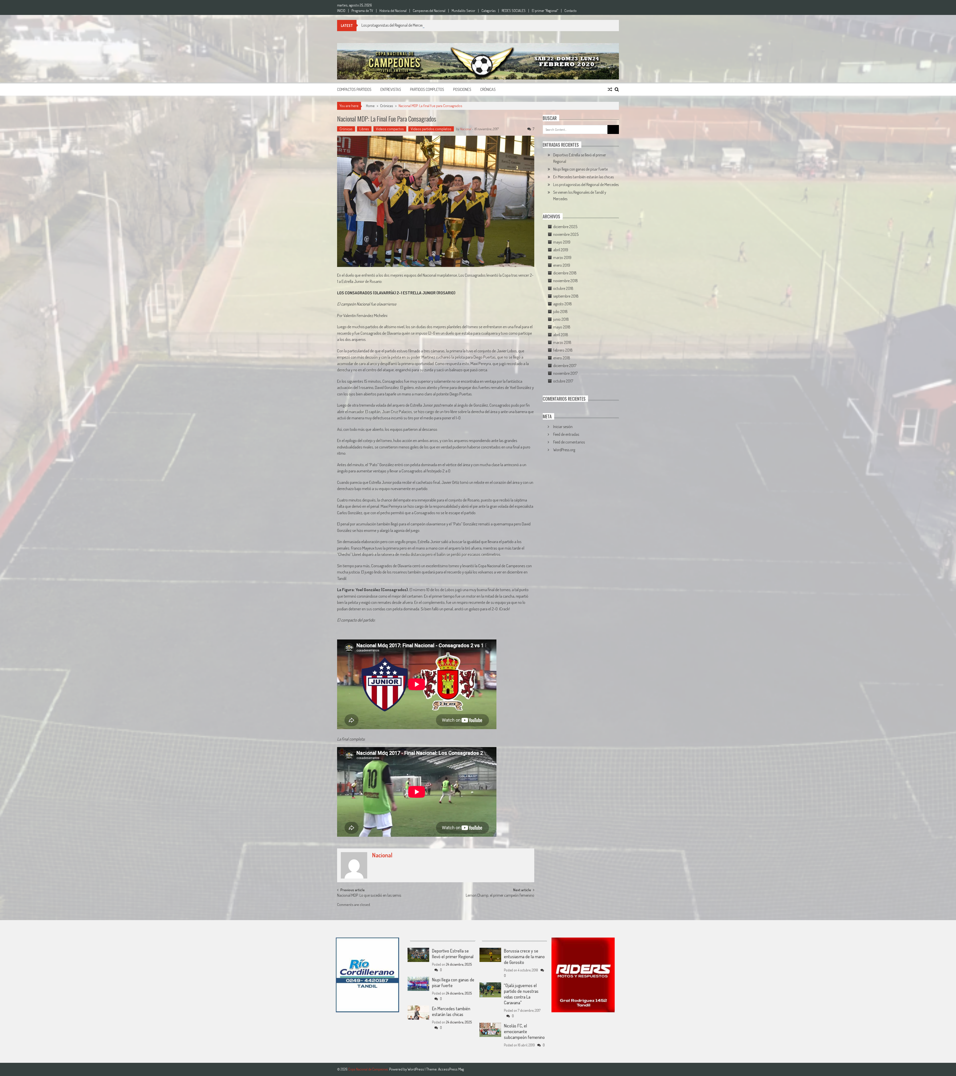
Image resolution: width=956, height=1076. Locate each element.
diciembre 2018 (565, 272)
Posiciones (462, 89)
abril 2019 (560, 249)
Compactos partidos (354, 89)
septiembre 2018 (566, 296)
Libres (364, 129)
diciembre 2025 (565, 226)
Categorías (488, 10)
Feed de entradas (566, 434)
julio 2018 (560, 311)
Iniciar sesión (563, 426)
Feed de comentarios (569, 442)
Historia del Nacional (393, 10)
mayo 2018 (561, 326)
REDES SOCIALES (514, 10)
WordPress (416, 1069)
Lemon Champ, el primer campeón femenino (500, 896)
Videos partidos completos (431, 129)
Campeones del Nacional (429, 10)
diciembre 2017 (564, 365)
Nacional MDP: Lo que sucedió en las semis (369, 896)
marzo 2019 (562, 257)
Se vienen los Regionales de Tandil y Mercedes (395, 25)
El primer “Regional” (545, 10)
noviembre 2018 (565, 280)
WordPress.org (564, 449)
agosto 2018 (562, 303)
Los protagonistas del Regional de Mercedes (586, 184)
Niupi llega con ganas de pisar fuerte (580, 169)
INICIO (341, 10)
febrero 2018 (563, 350)
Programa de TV (362, 10)
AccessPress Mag (451, 1069)
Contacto (570, 10)
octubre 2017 (563, 381)
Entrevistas (390, 89)
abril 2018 (560, 334)
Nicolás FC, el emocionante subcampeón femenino (524, 1031)
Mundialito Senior (463, 10)
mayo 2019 (561, 242)
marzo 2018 (562, 342)
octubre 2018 (563, 288)
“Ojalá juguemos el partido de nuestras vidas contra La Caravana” (521, 994)
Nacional (465, 129)
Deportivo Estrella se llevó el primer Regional (453, 953)
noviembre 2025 (566, 234)
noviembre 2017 (565, 373)
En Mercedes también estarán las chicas (583, 176)
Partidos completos (427, 89)
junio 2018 (561, 319)
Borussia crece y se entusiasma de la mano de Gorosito (524, 956)
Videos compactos (390, 129)
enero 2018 (561, 357)
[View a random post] (610, 89)
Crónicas (488, 89)
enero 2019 (561, 265)
